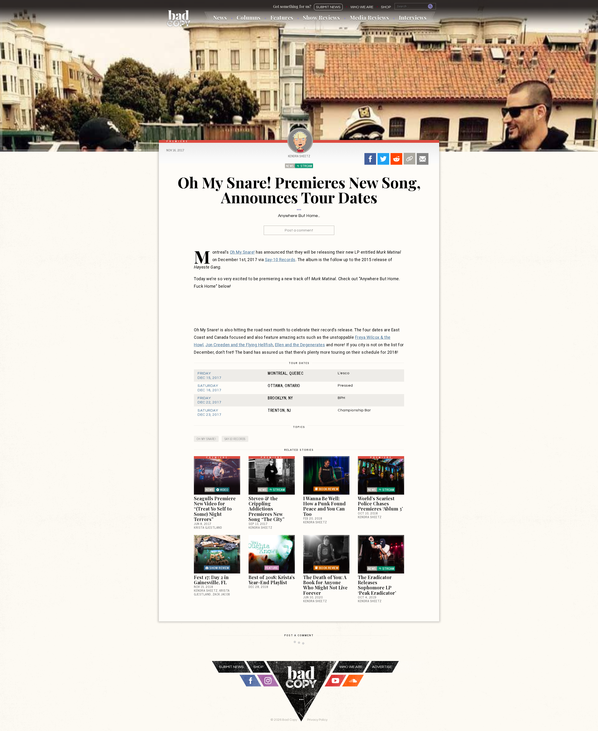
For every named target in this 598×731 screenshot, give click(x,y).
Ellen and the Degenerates (300, 345)
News (220, 17)
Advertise (382, 667)
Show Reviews (321, 17)
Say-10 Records (280, 259)
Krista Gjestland (208, 527)
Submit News (328, 7)
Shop (386, 7)
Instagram (267, 680)
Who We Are (361, 7)
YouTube (335, 680)
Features (281, 17)
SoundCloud (352, 680)
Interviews (413, 17)
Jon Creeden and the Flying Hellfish (239, 345)
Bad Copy (179, 18)
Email (422, 159)
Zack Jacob (221, 594)
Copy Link (409, 158)
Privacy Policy (317, 719)
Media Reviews (369, 17)
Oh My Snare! (242, 252)
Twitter (383, 159)
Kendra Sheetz (299, 156)
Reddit (396, 159)
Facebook (370, 159)
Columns (248, 17)
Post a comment (299, 230)
